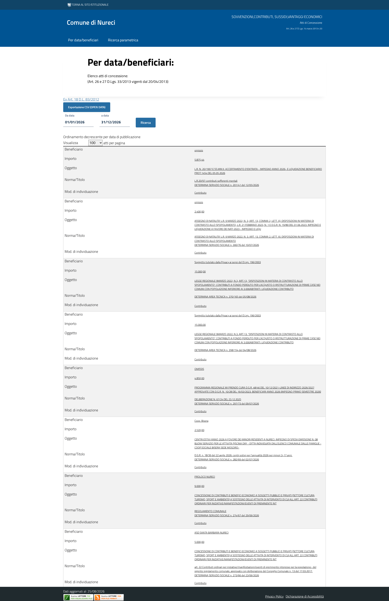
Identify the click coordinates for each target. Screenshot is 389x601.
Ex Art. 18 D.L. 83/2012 (81, 99)
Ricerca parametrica (123, 40)
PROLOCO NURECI (204, 477)
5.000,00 (199, 542)
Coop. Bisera (201, 421)
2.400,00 (199, 211)
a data (105, 115)
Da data (69, 115)
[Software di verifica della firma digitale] (109, 597)
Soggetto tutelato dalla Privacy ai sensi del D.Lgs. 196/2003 (227, 262)
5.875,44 (199, 160)
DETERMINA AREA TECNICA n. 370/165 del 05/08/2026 (225, 297)
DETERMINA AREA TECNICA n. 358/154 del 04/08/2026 (225, 350)
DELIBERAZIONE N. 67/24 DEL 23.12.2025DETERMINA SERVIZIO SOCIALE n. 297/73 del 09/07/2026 (226, 401)
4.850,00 (199, 378)
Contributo (200, 193)
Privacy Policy (274, 596)
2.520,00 (199, 430)
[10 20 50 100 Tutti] (95, 143)
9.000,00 (199, 486)
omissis (198, 150)
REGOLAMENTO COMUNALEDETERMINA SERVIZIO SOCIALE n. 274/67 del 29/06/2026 (226, 513)
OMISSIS (199, 369)
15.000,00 (200, 271)
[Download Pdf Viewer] (78, 597)
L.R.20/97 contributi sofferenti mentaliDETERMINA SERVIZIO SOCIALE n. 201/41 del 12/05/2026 (226, 183)
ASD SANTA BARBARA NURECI (211, 533)
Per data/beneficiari (83, 40)
